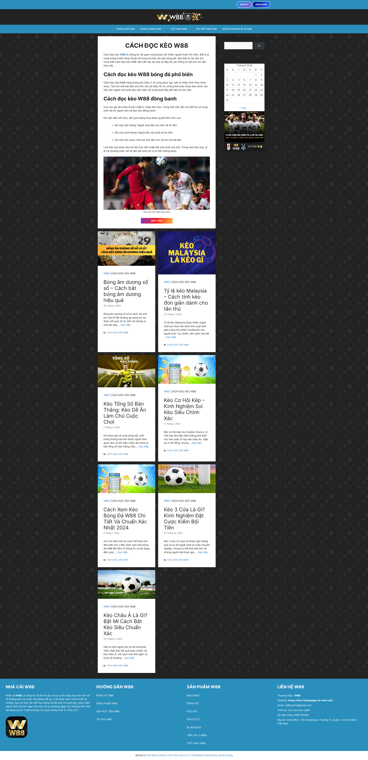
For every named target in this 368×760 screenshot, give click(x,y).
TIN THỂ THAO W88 (206, 29)
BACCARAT (193, 695)
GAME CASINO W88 (150, 29)
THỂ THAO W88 (178, 29)
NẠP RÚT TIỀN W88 (107, 711)
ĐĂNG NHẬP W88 (106, 703)
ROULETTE (193, 719)
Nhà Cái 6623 (159, 755)
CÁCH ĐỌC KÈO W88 (117, 332)
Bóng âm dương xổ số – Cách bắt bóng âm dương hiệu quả (125, 291)
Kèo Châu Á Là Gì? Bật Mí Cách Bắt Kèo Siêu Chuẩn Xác (125, 624)
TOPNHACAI (197, 755)
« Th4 (243, 108)
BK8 (208, 755)
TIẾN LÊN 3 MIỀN (197, 735)
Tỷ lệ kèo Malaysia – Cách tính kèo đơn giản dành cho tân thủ (186, 300)
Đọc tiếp (125, 325)
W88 (123, 54)
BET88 (146, 755)
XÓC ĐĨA (192, 711)
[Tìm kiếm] (259, 45)
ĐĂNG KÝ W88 (104, 695)
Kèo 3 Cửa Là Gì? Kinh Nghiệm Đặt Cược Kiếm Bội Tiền (184, 518)
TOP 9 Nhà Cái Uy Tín (178, 755)
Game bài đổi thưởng (222, 755)
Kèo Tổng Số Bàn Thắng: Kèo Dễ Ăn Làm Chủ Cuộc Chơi (124, 413)
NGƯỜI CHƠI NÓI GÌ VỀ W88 (237, 29)
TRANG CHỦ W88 (125, 29)
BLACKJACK (194, 727)
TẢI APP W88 (104, 719)
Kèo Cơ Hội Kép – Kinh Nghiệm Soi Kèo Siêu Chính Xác (184, 409)
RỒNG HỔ (193, 703)
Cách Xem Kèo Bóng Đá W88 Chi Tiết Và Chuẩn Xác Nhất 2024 (125, 518)
